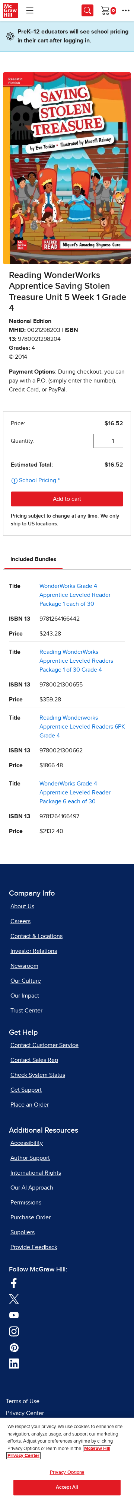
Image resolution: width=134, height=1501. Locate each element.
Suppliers (22, 1232)
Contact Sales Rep (34, 1060)
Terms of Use (22, 1401)
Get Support (26, 1090)
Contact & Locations (36, 936)
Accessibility (26, 1143)
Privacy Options (67, 1472)
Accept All (67, 1487)
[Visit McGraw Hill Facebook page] (14, 1282)
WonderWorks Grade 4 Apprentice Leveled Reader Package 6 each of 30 (75, 792)
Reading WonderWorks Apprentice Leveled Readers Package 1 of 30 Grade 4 (76, 661)
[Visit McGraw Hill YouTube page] (14, 1315)
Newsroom (24, 966)
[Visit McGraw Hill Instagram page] (14, 1331)
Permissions (25, 1203)
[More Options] (126, 10)
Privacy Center (25, 1413)
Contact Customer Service (44, 1045)
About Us (22, 906)
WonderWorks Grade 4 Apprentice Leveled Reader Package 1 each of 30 (75, 595)
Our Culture (25, 981)
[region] (67, 1459)
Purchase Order (30, 1217)
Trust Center (26, 1011)
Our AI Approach (31, 1188)
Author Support (30, 1158)
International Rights (35, 1173)
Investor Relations (33, 951)
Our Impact (24, 996)
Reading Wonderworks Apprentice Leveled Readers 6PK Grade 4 (82, 727)
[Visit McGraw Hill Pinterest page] (14, 1347)
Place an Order (29, 1105)
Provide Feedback (33, 1247)
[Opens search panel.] (87, 10)
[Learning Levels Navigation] (30, 10)
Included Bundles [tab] (33, 559)
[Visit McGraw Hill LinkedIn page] (14, 1363)
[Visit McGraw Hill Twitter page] (14, 1299)
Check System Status (37, 1075)
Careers (20, 921)
